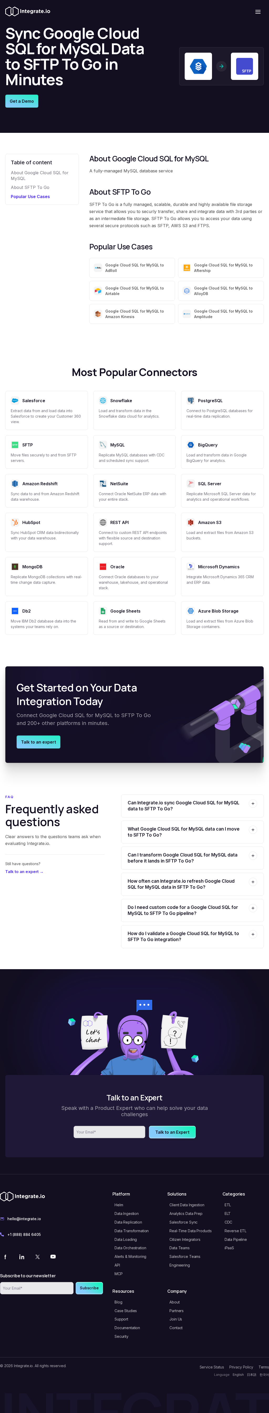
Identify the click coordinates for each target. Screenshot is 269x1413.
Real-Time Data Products (190, 1231)
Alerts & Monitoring (130, 1256)
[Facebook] (6, 1256)
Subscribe (89, 1288)
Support (121, 1319)
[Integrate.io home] (27, 12)
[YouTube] (53, 1256)
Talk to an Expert (172, 1132)
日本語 (251, 1375)
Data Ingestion (127, 1213)
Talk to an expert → (24, 871)
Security (121, 1336)
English (238, 1375)
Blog (118, 1302)
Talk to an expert (38, 742)
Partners (176, 1310)
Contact (176, 1327)
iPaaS (229, 1248)
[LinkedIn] (21, 1256)
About (174, 1302)
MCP (119, 1274)
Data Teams (179, 1248)
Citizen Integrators (184, 1239)
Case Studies (126, 1310)
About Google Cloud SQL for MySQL (40, 175)
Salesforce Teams (184, 1256)
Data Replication (128, 1222)
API (117, 1265)
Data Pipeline (236, 1239)
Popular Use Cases (30, 196)
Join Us (175, 1319)
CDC (228, 1222)
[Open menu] (258, 12)
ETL (228, 1205)
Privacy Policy (241, 1367)
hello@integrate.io (24, 1218)
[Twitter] (37, 1256)
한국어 (264, 1375)
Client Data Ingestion (186, 1205)
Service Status (212, 1367)
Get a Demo (22, 101)
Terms (263, 1367)
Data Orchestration (130, 1248)
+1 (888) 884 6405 (24, 1234)
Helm (119, 1205)
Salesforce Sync (183, 1222)
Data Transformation (132, 1231)
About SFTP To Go (30, 187)
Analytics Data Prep (185, 1213)
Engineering (179, 1265)
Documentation (127, 1327)
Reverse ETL (235, 1231)
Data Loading (126, 1239)
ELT (228, 1213)
